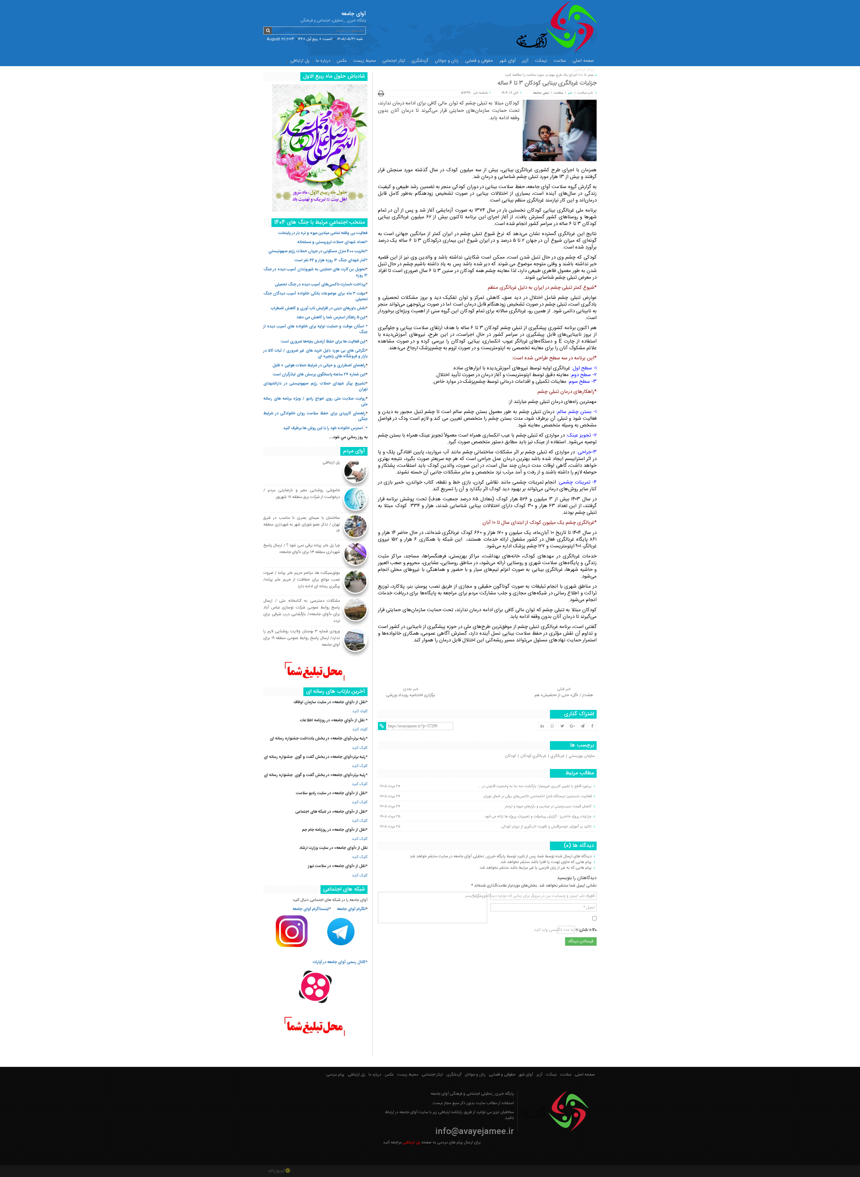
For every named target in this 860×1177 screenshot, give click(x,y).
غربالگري (557, 756)
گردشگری (420, 60)
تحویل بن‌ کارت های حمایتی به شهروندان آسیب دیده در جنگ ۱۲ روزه (315, 272)
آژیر (525, 60)
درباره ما (323, 60)
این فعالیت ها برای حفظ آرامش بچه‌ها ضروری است (323, 341)
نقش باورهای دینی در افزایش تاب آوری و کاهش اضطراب (318, 308)
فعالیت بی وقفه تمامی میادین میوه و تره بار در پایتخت (323, 233)
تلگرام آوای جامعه (351, 909)
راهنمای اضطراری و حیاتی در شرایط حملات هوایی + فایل (319, 365)
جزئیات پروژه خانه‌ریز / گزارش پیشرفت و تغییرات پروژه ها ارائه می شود (538, 816)
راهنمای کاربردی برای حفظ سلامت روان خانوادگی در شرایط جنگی (315, 416)
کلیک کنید (360, 747)
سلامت (559, 60)
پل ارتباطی (299, 60)
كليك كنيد (360, 711)
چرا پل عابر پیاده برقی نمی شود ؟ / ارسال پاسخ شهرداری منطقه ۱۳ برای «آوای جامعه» (301, 548)
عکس (342, 60)
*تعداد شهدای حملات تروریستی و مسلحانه (332, 242)
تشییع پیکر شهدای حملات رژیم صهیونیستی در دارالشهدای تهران (315, 386)
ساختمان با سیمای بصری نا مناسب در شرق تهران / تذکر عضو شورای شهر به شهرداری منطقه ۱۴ (301, 524)
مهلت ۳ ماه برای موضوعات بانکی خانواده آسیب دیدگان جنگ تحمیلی (315, 296)
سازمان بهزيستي (582, 756)
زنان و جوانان (447, 60)
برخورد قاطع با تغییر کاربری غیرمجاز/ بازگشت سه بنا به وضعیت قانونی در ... (535, 786)
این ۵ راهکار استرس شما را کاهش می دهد (331, 317)
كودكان (510, 756)
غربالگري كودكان (533, 756)
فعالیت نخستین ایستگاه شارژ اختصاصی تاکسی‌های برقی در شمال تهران (537, 796)
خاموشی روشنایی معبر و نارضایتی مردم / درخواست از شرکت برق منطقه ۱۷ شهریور (301, 493)
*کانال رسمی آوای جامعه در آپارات (340, 962)
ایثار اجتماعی (393, 60)
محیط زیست (364, 60)
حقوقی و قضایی (479, 60)
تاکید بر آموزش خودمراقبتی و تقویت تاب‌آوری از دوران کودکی (546, 826)
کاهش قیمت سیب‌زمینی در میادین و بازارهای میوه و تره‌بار (548, 806)
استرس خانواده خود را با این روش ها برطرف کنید (323, 428)
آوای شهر (508, 60)
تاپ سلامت (585, 93)
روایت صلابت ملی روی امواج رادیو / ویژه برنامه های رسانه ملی (315, 401)
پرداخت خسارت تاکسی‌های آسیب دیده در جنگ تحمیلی (320, 284)
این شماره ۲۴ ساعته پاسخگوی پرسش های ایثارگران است (319, 374)
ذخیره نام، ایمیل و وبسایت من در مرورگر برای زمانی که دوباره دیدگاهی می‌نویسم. (529, 896)
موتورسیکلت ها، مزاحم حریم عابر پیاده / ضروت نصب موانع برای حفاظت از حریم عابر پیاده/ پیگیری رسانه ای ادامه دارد (301, 580)
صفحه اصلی (583, 60)
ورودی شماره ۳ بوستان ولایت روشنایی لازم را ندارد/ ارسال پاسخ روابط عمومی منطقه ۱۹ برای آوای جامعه (301, 638)
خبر (570, 93)
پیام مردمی (584, 69)
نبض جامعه (541, 93)
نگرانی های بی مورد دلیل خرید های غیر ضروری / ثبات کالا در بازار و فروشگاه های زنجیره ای (315, 353)
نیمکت (541, 60)
